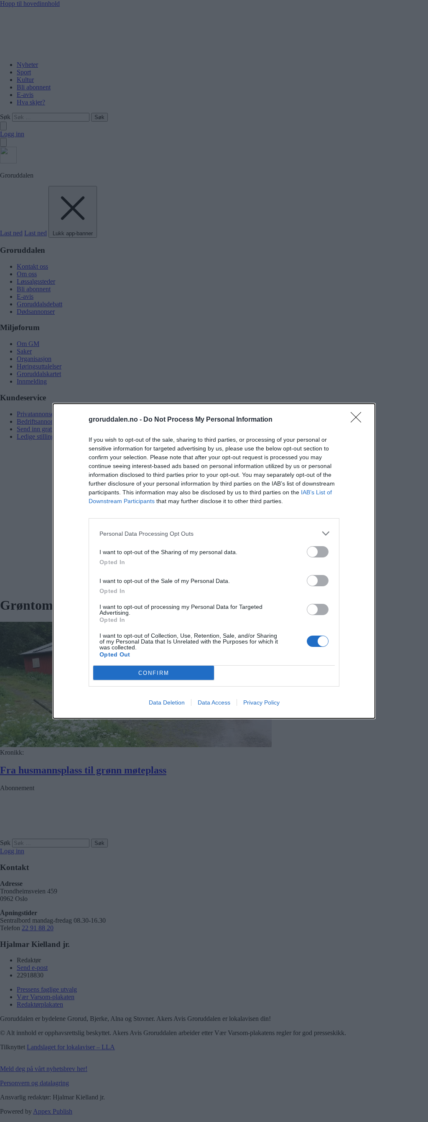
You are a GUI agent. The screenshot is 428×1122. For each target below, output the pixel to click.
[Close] (359, 420)
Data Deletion (167, 702)
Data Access (214, 702)
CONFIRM (153, 673)
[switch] (318, 551)
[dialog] (214, 561)
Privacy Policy (261, 702)
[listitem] (214, 533)
